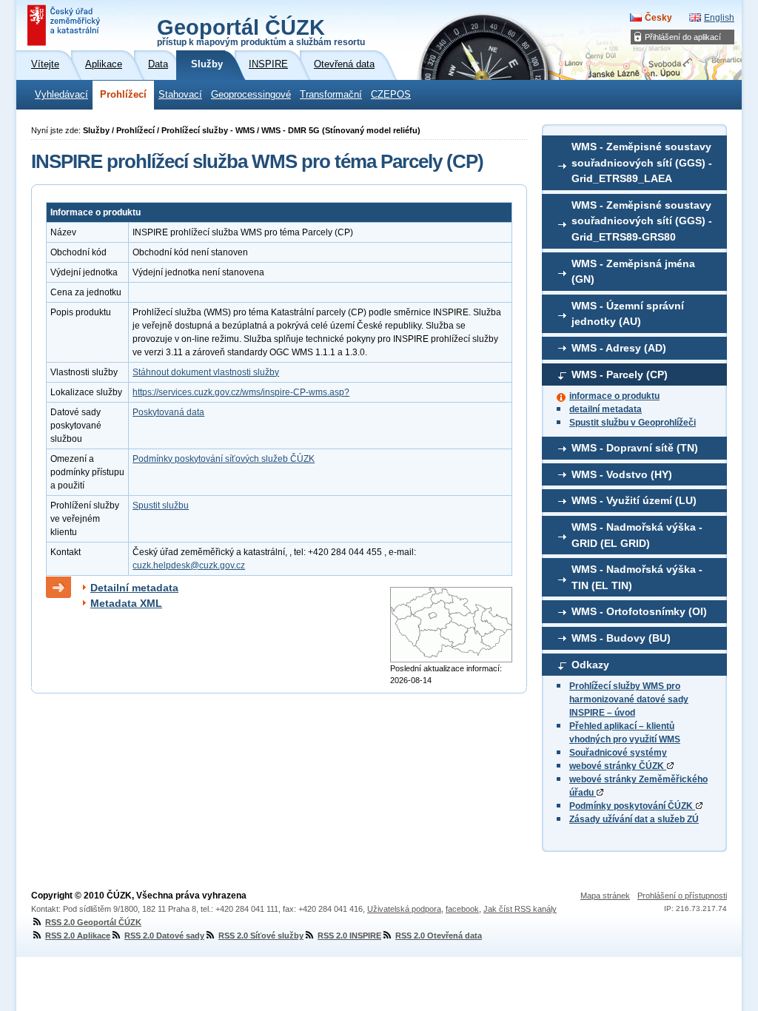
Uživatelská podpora (404, 908)
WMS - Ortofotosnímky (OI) (639, 611)
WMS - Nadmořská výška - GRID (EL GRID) (636, 535)
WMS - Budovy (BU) (621, 638)
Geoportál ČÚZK (261, 31)
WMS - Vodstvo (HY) (621, 474)
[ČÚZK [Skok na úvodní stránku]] (65, 25)
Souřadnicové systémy (618, 753)
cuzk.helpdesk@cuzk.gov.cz (189, 565)
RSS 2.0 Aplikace (77, 935)
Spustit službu (161, 505)
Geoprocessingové (251, 95)
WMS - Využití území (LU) (634, 500)
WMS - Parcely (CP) (619, 374)
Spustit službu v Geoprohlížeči (632, 422)
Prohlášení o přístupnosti (682, 895)
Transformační (331, 95)
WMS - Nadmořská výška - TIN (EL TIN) (636, 577)
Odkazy (590, 665)
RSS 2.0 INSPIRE (349, 935)
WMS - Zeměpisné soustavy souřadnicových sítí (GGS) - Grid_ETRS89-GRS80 (641, 221)
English (719, 18)
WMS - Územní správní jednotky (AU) (627, 314)
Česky (658, 18)
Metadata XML (126, 603)
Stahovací (180, 95)
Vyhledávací (61, 95)
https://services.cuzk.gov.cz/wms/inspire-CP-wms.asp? (241, 392)
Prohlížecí (123, 95)
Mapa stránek (605, 895)
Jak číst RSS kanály (520, 908)
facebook (462, 908)
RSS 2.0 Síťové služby (260, 935)
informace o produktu (614, 396)
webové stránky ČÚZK (617, 766)
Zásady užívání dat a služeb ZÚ (634, 819)
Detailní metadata (134, 588)
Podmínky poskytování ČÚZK (632, 806)
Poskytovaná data (168, 412)
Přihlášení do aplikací (683, 37)
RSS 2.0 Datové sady (164, 935)
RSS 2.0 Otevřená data (438, 935)
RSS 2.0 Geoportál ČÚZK (93, 922)
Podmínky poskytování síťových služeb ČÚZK (224, 459)
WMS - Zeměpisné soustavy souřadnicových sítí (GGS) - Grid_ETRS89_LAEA (641, 162)
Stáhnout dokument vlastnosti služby (206, 372)
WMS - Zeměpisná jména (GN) (633, 272)
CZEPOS (391, 95)
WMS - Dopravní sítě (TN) (634, 448)
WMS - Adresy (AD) (618, 348)
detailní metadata (605, 409)
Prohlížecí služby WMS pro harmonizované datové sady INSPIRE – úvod (628, 699)
